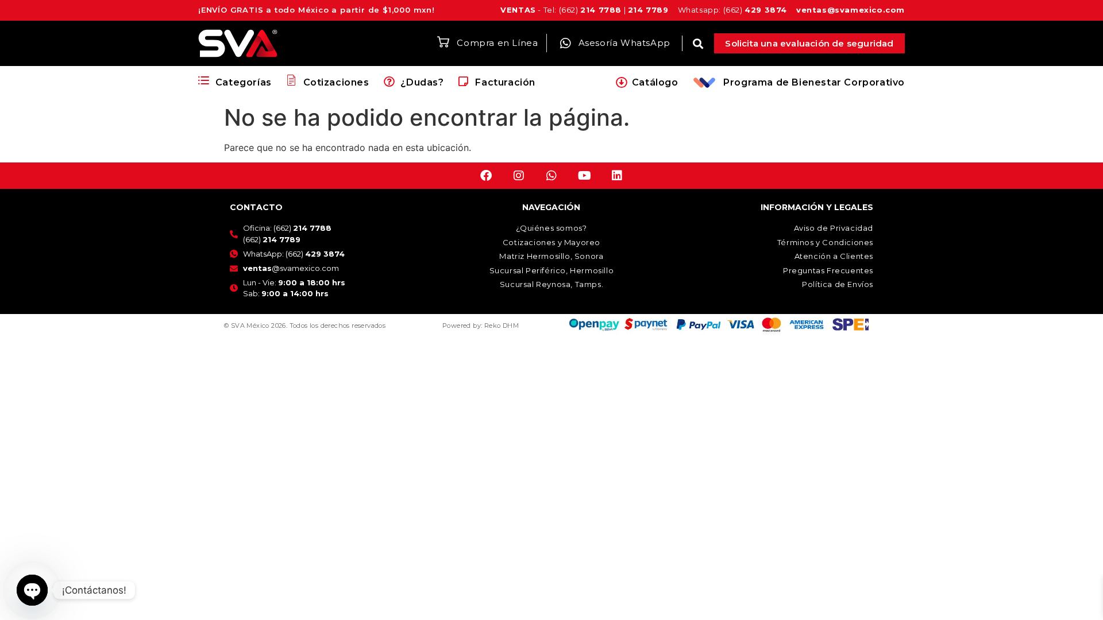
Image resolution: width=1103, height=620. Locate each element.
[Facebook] (486, 175)
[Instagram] (518, 175)
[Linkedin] (617, 175)
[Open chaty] (32, 590)
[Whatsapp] (551, 175)
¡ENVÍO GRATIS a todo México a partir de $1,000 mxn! (316, 9)
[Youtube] (584, 175)
